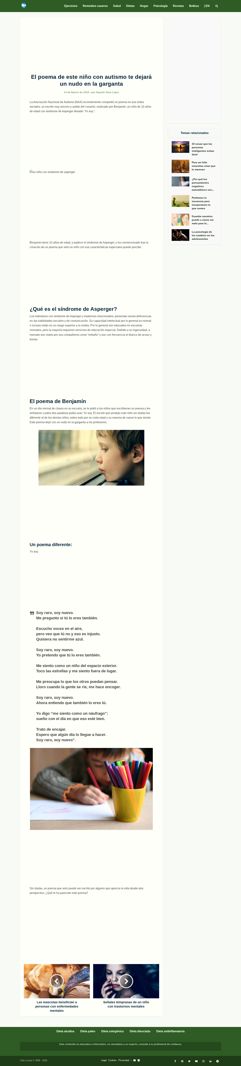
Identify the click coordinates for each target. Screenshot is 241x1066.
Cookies (112, 1060)
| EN (207, 5)
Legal (104, 1060)
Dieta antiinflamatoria (170, 1031)
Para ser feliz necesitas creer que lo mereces (203, 166)
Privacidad (123, 1060)
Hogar (144, 5)
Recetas (178, 5)
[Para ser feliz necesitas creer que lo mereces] (182, 166)
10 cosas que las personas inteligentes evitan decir (203, 149)
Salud (117, 5)
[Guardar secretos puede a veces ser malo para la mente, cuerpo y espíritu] (182, 220)
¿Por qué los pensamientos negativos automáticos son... (203, 184)
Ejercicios (70, 5)
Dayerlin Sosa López (107, 92)
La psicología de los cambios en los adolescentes (203, 235)
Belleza (194, 5)
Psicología (160, 5)
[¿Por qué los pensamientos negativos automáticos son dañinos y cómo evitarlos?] (182, 181)
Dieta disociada (140, 1031)
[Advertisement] (91, 43)
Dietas (130, 5)
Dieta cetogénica (112, 1031)
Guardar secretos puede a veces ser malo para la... (203, 220)
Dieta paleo (87, 1031)
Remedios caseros (95, 5)
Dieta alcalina (65, 1031)
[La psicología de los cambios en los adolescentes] (182, 235)
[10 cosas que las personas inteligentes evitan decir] (182, 147)
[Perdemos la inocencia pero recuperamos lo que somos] (182, 201)
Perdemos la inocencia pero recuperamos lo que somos (201, 203)
